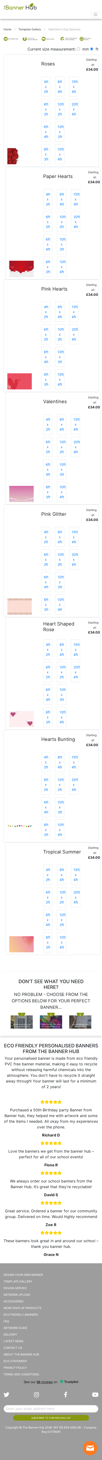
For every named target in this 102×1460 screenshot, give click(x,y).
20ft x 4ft (75, 109)
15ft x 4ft (75, 87)
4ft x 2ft (46, 87)
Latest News (13, 1341)
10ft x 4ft (61, 154)
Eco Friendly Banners (21, 1314)
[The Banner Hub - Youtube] (95, 1395)
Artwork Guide (15, 1328)
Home (8, 29)
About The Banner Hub (21, 1354)
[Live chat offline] (90, 1448)
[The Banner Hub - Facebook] (65, 1395)
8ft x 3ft (46, 154)
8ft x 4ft (60, 87)
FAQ (6, 1321)
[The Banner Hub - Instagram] (36, 1395)
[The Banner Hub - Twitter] (6, 1395)
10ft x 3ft (61, 132)
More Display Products (23, 1308)
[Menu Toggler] (95, 15)
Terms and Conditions (21, 1374)
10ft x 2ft (61, 109)
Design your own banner (23, 1275)
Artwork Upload (17, 1294)
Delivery (10, 1334)
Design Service (15, 1288)
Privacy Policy (15, 1367)
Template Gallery (30, 29)
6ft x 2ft (46, 109)
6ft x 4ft (46, 132)
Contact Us (13, 1348)
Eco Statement (15, 1361)
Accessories (13, 1301)
